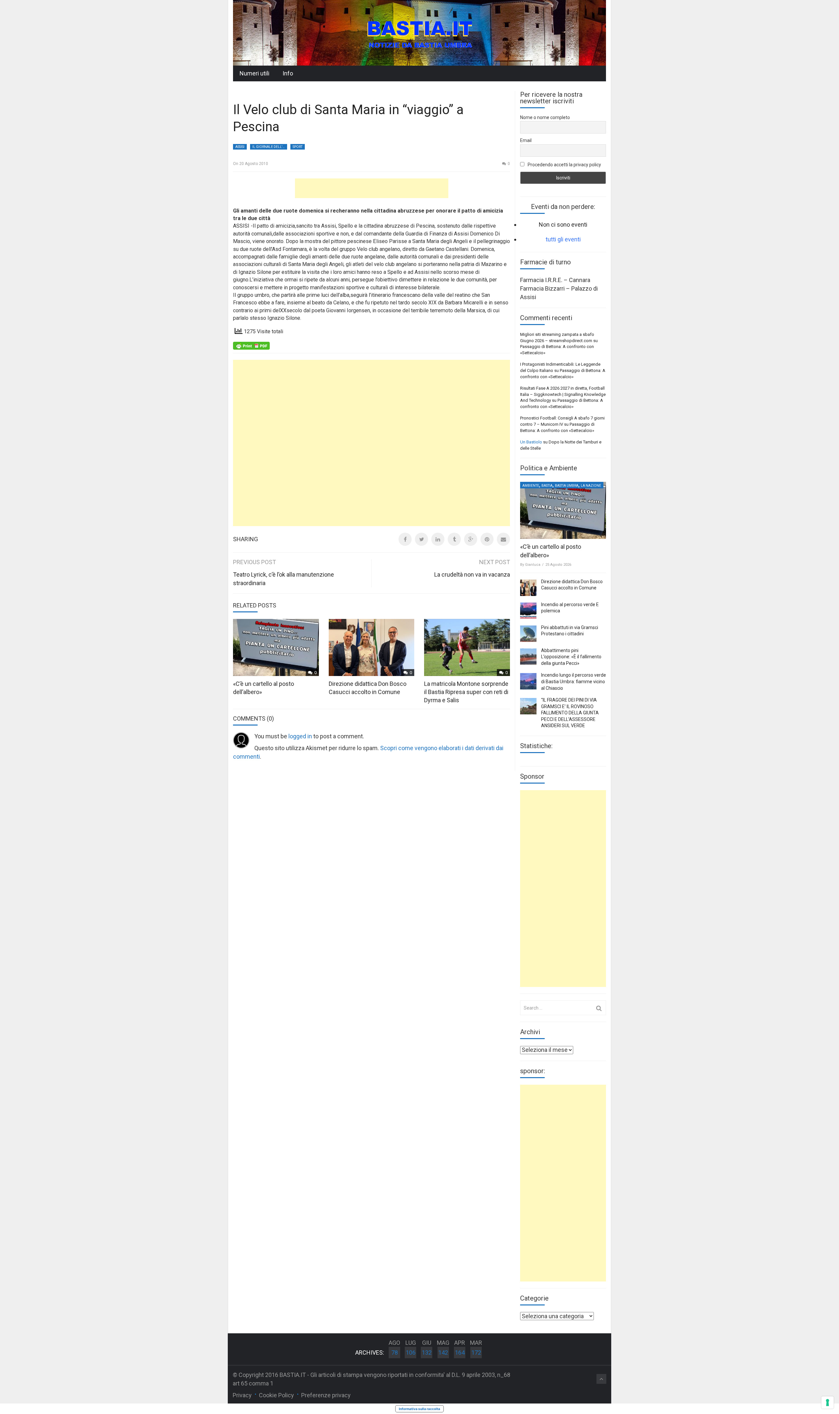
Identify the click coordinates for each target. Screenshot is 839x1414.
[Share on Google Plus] (470, 539)
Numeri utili (254, 73)
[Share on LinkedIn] (437, 539)
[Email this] (503, 539)
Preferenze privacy (326, 1395)
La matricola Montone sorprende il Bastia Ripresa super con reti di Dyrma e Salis (466, 692)
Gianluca (532, 565)
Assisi (239, 147)
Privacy (242, 1395)
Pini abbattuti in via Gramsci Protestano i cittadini (569, 631)
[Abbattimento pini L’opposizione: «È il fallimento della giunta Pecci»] (528, 656)
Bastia (547, 485)
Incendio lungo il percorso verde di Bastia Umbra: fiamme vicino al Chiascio (573, 681)
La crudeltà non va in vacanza (472, 574)
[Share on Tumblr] (454, 539)
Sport (297, 147)
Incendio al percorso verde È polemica (570, 608)
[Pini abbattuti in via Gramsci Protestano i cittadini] (528, 633)
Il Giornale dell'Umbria (269, 147)
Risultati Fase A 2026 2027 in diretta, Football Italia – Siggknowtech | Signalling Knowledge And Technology (563, 394)
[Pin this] (487, 539)
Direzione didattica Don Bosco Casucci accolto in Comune (572, 585)
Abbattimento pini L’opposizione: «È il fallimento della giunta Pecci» (571, 657)
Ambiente (530, 485)
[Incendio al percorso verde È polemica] (528, 611)
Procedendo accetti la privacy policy (564, 164)
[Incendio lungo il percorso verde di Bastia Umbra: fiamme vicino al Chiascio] (528, 681)
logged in (300, 736)
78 (394, 1352)
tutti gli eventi (563, 239)
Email (526, 140)
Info (288, 73)
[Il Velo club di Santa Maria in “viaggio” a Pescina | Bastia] (419, 32)
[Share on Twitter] (421, 539)
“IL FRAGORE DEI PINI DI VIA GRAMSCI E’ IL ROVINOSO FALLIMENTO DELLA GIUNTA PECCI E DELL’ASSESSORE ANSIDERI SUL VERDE (570, 712)
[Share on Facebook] (405, 539)
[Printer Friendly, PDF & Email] (251, 345)
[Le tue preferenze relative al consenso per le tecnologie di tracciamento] (827, 1402)
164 (460, 1352)
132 (427, 1352)
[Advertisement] (371, 188)
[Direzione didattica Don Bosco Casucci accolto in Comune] (528, 588)
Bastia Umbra (566, 485)
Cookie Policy (276, 1395)
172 (476, 1352)
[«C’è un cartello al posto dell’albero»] (563, 510)
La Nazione (591, 485)
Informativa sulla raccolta (419, 1409)
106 (411, 1352)
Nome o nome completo (545, 117)
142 (443, 1352)
